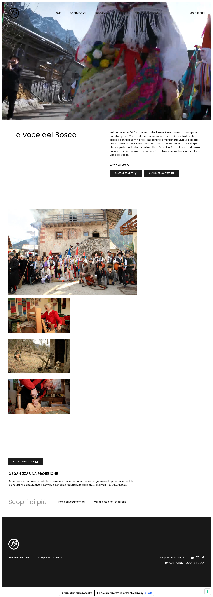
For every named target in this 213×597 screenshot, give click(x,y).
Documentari (78, 13)
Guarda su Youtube (159, 173)
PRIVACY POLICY (173, 563)
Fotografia (102, 13)
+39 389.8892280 (117, 485)
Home (58, 13)
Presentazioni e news (147, 13)
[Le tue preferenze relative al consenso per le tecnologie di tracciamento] (208, 592)
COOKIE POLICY (195, 563)
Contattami (197, 13)
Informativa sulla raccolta (76, 593)
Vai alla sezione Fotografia (110, 502)
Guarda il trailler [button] (123, 173)
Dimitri (121, 13)
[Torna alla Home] (14, 13)
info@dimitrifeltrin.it (50, 557)
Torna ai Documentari (71, 502)
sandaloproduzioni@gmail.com (74, 485)
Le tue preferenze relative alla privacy (120, 593)
